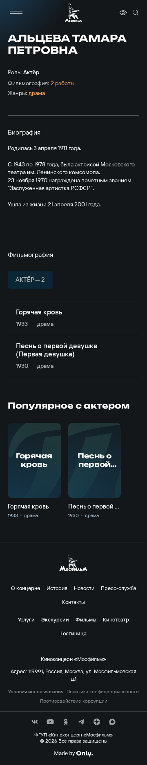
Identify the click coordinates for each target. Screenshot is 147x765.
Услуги (26, 619)
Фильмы (86, 619)
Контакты (73, 602)
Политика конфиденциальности (103, 691)
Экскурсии (55, 619)
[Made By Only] (73, 753)
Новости (84, 588)
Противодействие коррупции (73, 701)
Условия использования (35, 691)
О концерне (25, 588)
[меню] (16, 12)
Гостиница (73, 633)
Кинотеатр (116, 619)
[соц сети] (34, 721)
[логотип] (73, 12)
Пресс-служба (118, 588)
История (57, 588)
